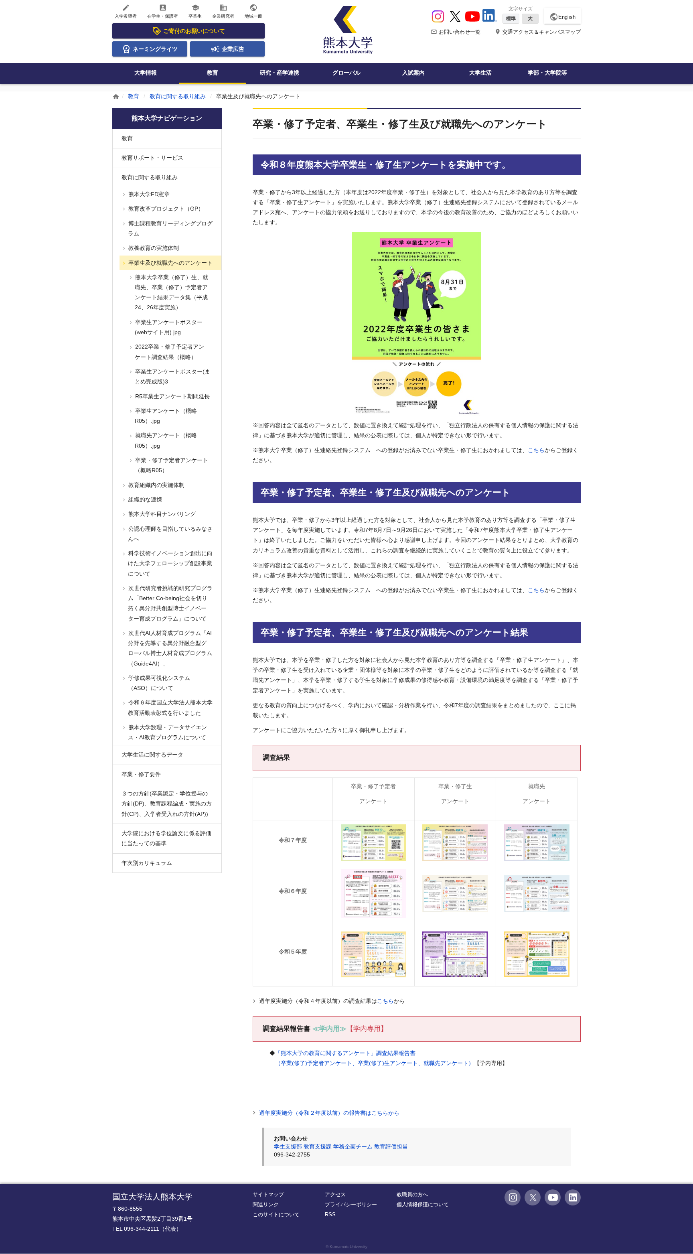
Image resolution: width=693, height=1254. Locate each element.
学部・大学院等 (547, 72)
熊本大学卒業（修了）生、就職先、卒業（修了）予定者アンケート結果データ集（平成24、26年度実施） (171, 292)
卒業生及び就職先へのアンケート (170, 263)
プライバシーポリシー (351, 1204)
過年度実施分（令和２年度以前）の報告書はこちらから (328, 1113)
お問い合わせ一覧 (455, 32)
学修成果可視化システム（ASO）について (158, 683)
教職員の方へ (412, 1194)
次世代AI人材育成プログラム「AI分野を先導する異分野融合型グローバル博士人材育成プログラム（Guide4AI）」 (169, 648)
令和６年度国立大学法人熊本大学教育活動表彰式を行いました (170, 707)
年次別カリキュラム (147, 863)
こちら (536, 450)
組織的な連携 (144, 499)
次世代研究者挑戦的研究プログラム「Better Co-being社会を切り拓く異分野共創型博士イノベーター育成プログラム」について (170, 603)
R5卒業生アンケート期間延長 (172, 396)
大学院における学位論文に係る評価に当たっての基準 (166, 838)
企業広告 (233, 49)
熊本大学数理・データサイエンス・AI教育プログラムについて (167, 732)
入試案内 (413, 72)
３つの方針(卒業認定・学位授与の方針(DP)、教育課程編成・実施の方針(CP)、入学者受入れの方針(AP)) (167, 803)
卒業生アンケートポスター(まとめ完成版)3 (172, 376)
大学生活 (480, 72)
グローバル (346, 72)
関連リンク (266, 1204)
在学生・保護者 (162, 11)
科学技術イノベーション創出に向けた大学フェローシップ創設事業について (170, 563)
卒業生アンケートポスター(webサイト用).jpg (168, 327)
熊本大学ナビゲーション (167, 118)
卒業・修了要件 (141, 774)
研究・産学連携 (279, 72)
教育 (212, 72)
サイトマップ (268, 1194)
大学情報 (145, 72)
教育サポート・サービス (152, 157)
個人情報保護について (423, 1204)
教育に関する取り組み (178, 96)
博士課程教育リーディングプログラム (170, 228)
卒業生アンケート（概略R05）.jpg (165, 416)
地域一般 (253, 11)
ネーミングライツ (155, 49)
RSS (330, 1214)
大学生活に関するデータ (152, 754)
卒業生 (195, 11)
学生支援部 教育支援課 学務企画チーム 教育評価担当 (341, 1146)
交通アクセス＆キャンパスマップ (537, 32)
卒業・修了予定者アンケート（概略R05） (171, 465)
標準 (511, 18)
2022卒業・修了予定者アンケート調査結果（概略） (169, 351)
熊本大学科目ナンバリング (161, 514)
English (562, 16)
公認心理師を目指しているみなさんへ (170, 534)
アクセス (335, 1194)
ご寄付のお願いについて (194, 31)
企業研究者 (223, 11)
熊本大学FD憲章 (148, 194)
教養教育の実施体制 (153, 248)
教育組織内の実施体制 (155, 485)
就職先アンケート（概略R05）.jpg (165, 440)
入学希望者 (126, 11)
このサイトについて (276, 1214)
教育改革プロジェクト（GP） (165, 208)
